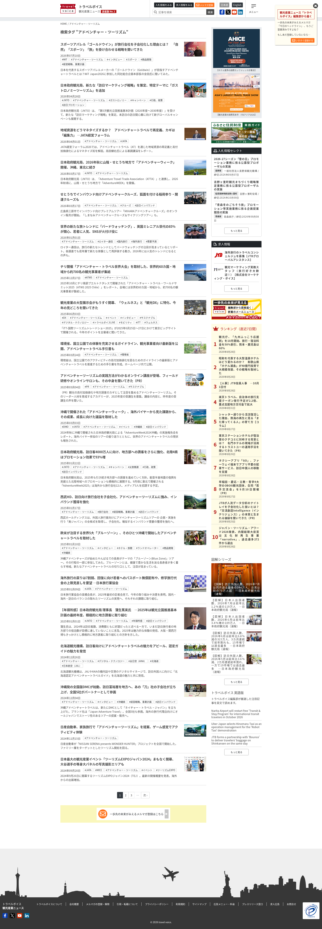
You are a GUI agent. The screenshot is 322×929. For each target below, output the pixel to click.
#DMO (65, 426)
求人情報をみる (184, 5)
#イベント (111, 317)
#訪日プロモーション (73, 105)
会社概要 (74, 904)
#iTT (138, 322)
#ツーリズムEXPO (165, 770)
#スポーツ (131, 59)
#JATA (123, 141)
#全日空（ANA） (137, 661)
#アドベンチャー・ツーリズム (87, 59)
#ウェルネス (150, 322)
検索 (210, 12)
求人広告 (275, 904)
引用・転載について (127, 904)
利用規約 (180, 904)
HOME (63, 23)
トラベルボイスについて (49, 904)
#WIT (64, 59)
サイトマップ (199, 904)
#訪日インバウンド (145, 205)
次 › (145, 795)
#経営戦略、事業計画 (73, 64)
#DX (64, 317)
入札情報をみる (163, 5)
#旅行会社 (103, 511)
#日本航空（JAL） (72, 665)
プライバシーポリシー (157, 904)
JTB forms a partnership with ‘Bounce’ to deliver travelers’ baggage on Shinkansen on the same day (235, 740)
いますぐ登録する (304, 40)
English (237, 5)
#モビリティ (125, 322)
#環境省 (124, 354)
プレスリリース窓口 (252, 904)
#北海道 (154, 661)
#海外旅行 (136, 241)
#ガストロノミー (118, 100)
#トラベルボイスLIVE (104, 322)
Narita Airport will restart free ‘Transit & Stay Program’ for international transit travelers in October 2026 (235, 714)
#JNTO (65, 100)
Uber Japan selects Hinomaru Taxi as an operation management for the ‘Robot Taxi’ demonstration (236, 727)
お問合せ (291, 904)
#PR (87, 386)
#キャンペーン (138, 100)
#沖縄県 (138, 426)
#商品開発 (146, 59)
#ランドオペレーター (147, 548)
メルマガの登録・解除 (98, 904)
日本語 (224, 5)
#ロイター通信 (105, 241)
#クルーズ (125, 205)
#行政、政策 (156, 100)
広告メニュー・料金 (224, 904)
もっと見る (236, 230)
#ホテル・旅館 (124, 548)
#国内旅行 (122, 241)
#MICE (98, 770)
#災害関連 (133, 467)
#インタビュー (114, 59)
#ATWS (88, 277)
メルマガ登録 (206, 5)
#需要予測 (151, 241)
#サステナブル (147, 317)
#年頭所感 (137, 620)
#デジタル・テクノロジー (75, 322)
